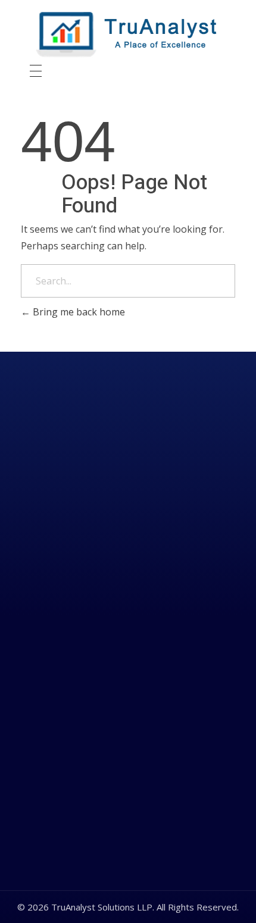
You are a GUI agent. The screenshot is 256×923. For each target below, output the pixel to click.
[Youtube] (206, 619)
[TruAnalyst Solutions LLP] (128, 35)
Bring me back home (77, 311)
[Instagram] (168, 619)
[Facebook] (130, 619)
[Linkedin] (92, 619)
